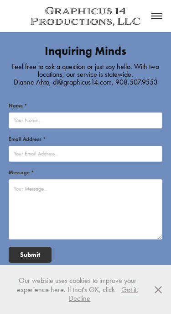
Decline (79, 298)
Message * (21, 172)
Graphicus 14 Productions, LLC (85, 16)
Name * (18, 105)
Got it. (129, 289)
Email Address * (27, 139)
